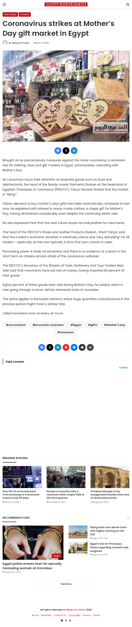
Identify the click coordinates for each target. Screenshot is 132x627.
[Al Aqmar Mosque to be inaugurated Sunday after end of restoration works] (110, 477)
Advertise (46, 615)
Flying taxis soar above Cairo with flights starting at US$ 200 (108, 531)
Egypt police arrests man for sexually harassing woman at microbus (32, 565)
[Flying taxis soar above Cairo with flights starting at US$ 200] (78, 532)
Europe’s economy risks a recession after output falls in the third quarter (65, 495)
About (35, 615)
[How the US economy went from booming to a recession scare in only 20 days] (22, 477)
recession (67, 332)
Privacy (87, 615)
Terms (96, 615)
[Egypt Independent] (66, 4)
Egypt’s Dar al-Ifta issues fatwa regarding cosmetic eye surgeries (109, 547)
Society (25, 14)
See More (66, 584)
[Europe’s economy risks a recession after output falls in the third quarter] (66, 477)
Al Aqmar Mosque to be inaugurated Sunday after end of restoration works (110, 495)
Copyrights (74, 615)
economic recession (49, 325)
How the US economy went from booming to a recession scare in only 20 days (21, 495)
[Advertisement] (66, 413)
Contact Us (60, 615)
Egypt (77, 325)
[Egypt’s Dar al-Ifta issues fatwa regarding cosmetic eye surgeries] (78, 547)
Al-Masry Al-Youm (19, 42)
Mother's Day (116, 325)
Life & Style (10, 14)
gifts (94, 325)
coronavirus (17, 325)
